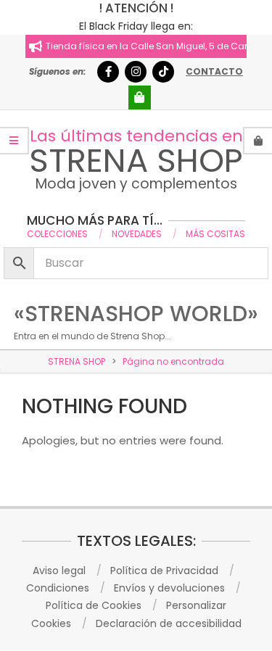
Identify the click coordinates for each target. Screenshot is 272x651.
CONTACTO (214, 71)
